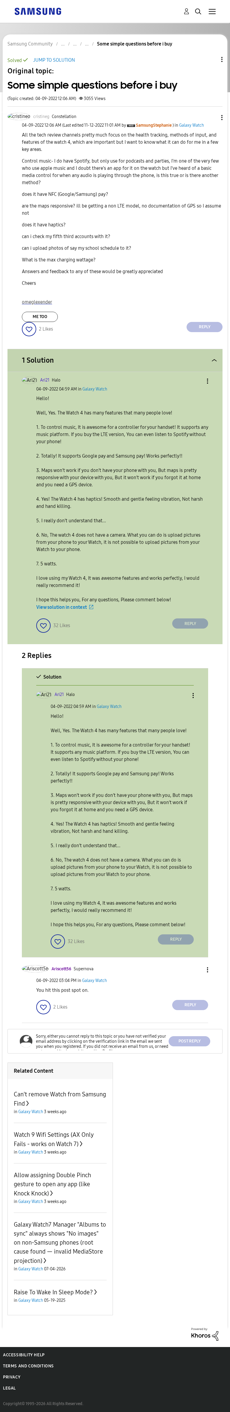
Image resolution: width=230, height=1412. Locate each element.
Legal (9, 1388)
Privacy (11, 1377)
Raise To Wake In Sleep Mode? (53, 1292)
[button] (212, 117)
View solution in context (61, 607)
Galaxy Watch (191, 125)
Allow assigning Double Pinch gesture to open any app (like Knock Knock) (52, 1184)
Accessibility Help (24, 1354)
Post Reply (189, 1041)
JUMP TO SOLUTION (54, 60)
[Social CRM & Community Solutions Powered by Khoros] (204, 1334)
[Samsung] (37, 11)
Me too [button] (40, 316)
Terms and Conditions (28, 1366)
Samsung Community (30, 44)
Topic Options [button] (212, 59)
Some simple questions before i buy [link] (134, 44)
